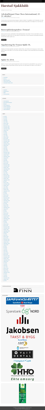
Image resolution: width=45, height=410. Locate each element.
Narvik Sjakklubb (7, 105)
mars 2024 (6, 149)
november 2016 (6, 215)
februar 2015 (6, 236)
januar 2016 (6, 225)
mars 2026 (6, 121)
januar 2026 (6, 124)
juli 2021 (5, 181)
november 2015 (6, 228)
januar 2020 (6, 188)
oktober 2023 (6, 155)
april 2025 (5, 134)
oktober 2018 (6, 199)
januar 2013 (6, 269)
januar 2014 (6, 254)
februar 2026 (6, 123)
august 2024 (6, 145)
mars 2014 (6, 251)
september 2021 (7, 179)
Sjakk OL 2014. (7, 60)
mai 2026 (5, 119)
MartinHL (3, 17)
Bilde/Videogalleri (7, 80)
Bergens (5, 103)
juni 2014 (5, 247)
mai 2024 (5, 146)
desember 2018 (6, 197)
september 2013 (7, 259)
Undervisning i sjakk (7, 81)
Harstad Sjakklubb (14, 6)
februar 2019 (6, 195)
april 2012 (5, 276)
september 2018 (7, 200)
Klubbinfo (5, 89)
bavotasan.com (27, 408)
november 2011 (6, 277)
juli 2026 (5, 116)
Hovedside (6, 77)
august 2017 (6, 208)
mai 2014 (5, 248)
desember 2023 (6, 152)
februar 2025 (6, 137)
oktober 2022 (6, 167)
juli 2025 (5, 131)
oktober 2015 (6, 229)
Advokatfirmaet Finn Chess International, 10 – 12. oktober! (21, 15)
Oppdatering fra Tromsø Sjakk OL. (16, 45)
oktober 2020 (6, 185)
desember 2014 (6, 239)
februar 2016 (6, 224)
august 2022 (6, 170)
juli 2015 (5, 233)
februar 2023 (6, 161)
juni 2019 (5, 193)
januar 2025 (6, 138)
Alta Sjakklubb (6, 101)
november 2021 (6, 177)
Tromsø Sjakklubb (7, 108)
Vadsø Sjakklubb (7, 109)
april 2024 (5, 148)
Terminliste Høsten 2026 (8, 82)
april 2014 (5, 250)
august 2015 (6, 232)
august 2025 (6, 130)
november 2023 (6, 153)
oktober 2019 (6, 189)
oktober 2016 (6, 217)
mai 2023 (5, 159)
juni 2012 (5, 273)
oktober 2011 (6, 279)
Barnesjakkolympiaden (8, 102)
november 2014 (6, 240)
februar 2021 (6, 182)
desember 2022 (6, 164)
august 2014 (6, 244)
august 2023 (6, 157)
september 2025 (7, 128)
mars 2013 (6, 266)
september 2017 (7, 207)
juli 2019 (5, 192)
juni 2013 (5, 262)
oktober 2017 (6, 206)
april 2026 (5, 120)
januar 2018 (6, 204)
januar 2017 (6, 214)
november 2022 (6, 166)
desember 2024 (6, 139)
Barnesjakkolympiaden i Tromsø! (15, 30)
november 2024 (6, 141)
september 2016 (7, 218)
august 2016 (6, 219)
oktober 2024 (6, 142)
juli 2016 (5, 221)
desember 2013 (6, 255)
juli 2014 (5, 246)
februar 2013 (6, 268)
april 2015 (5, 235)
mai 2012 (5, 275)
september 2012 (7, 272)
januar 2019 (6, 196)
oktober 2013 (6, 258)
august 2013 (6, 261)
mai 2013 (5, 264)
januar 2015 (6, 237)
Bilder (5, 92)
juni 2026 (5, 117)
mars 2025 (6, 135)
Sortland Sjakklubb (7, 106)
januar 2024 (6, 150)
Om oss (5, 78)
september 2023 (7, 156)
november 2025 (6, 127)
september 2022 (7, 168)
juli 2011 (5, 280)
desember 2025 (6, 126)
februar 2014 (6, 253)
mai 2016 (5, 222)
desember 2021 (6, 175)
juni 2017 (5, 211)
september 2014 (7, 243)
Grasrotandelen (6, 94)
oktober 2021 (6, 178)
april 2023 (5, 160)
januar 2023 (6, 163)
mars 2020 (6, 186)
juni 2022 (5, 171)
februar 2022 (6, 174)
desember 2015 (6, 226)
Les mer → (4, 24)
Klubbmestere (6, 91)
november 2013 (6, 257)
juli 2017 (5, 210)
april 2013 (5, 265)
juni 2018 (5, 203)
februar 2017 (6, 213)
